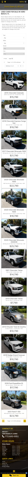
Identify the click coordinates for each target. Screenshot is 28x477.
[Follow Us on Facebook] (14, 471)
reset (10, 58)
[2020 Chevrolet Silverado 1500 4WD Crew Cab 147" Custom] (14, 168)
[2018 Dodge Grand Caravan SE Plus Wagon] (14, 343)
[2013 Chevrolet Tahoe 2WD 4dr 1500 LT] (14, 287)
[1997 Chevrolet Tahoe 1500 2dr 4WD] (14, 258)
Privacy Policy (5, 466)
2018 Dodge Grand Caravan (14, 355)
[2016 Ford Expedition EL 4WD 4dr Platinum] (14, 371)
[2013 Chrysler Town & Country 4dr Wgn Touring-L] (14, 315)
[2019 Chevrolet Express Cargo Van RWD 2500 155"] (14, 109)
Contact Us (5, 465)
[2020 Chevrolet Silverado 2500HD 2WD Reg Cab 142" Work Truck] (14, 228)
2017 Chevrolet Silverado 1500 (14, 151)
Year (4, 35)
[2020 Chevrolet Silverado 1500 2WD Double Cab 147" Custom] (14, 198)
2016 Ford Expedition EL (14, 383)
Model (4, 46)
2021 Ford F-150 (14, 412)
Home (3, 461)
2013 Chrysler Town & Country (14, 327)
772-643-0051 (12, 436)
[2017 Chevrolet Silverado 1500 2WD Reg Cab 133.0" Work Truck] (14, 139)
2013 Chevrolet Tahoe (14, 299)
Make (4, 40)
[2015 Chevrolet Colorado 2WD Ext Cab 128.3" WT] (14, 81)
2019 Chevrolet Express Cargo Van (14, 122)
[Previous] (4, 62)
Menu (22, 2)
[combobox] (14, 38)
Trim (4, 51)
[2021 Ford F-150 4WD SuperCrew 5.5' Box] (14, 400)
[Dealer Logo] (14, 7)
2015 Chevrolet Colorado (14, 93)
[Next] (23, 62)
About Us (4, 463)
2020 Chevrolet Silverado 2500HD (14, 241)
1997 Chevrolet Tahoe (14, 270)
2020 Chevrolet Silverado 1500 (14, 181)
